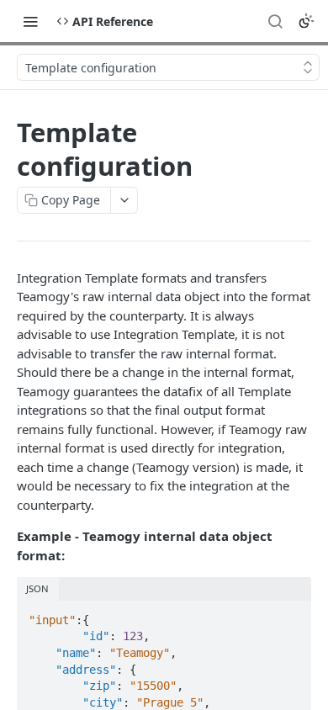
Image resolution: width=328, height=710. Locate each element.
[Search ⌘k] (275, 21)
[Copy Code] (291, 615)
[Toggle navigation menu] (30, 21)
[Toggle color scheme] (306, 21)
